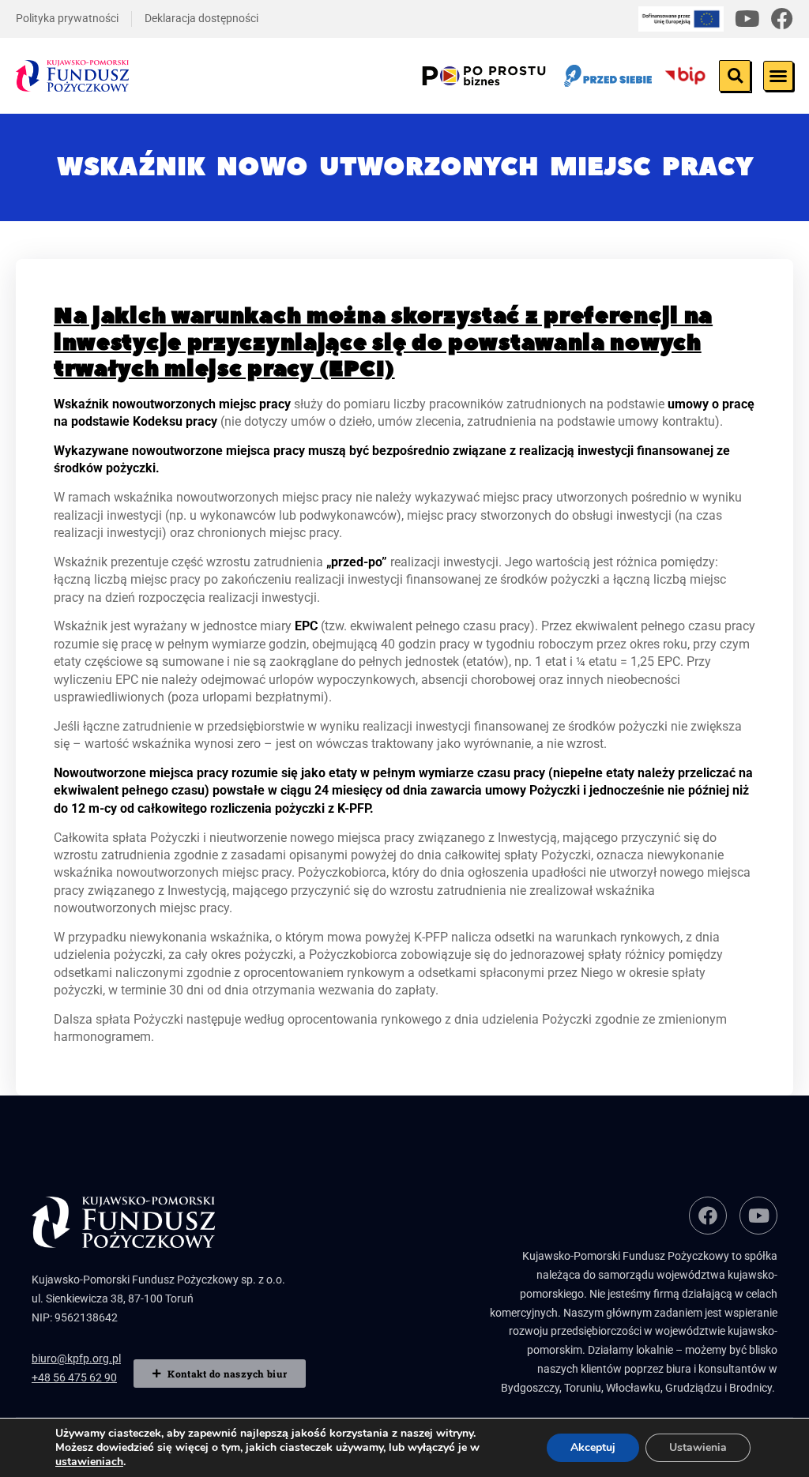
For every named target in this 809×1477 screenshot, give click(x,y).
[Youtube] (747, 19)
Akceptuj (592, 1447)
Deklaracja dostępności (201, 18)
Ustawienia (698, 1447)
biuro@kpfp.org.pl (76, 1358)
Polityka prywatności (67, 18)
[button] (735, 76)
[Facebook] (782, 19)
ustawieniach (89, 1462)
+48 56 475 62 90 (74, 1377)
